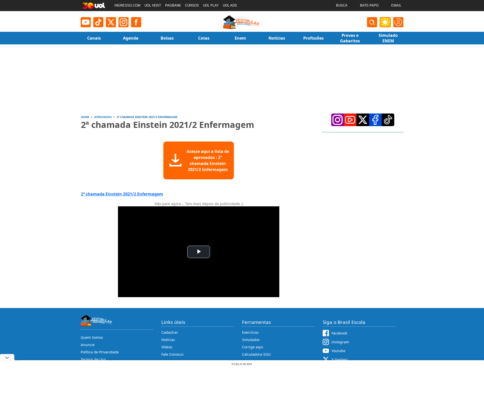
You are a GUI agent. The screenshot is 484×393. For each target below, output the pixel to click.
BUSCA (341, 5)
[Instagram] (123, 22)
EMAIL (396, 5)
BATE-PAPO (369, 5)
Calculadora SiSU (256, 354)
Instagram (340, 342)
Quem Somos (92, 337)
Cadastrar (169, 332)
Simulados (251, 339)
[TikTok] (98, 22)
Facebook (339, 333)
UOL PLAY (211, 5)
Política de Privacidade (100, 352)
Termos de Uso (93, 359)
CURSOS (192, 5)
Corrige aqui (252, 347)
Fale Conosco (172, 354)
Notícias (168, 339)
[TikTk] (388, 120)
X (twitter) (339, 359)
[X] (111, 22)
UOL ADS (230, 5)
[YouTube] (350, 120)
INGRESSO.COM (127, 5)
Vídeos (166, 347)
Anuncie (88, 344)
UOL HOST (152, 5)
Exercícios (250, 332)
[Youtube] (86, 22)
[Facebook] (375, 120)
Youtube (338, 350)
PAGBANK (173, 5)
